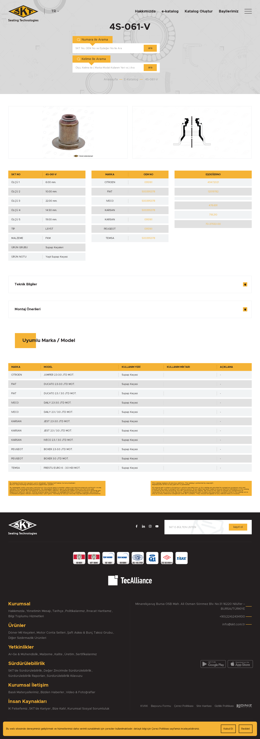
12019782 (213, 191)
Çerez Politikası (183, 706)
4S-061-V (151, 79)
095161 (148, 182)
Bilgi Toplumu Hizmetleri (26, 616)
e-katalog (170, 11)
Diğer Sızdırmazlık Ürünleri (27, 637)
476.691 (213, 205)
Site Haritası (204, 706)
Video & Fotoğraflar (80, 692)
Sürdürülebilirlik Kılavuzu (64, 675)
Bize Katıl (59, 708)
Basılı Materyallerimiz (23, 692)
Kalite (58, 654)
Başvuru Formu (161, 706)
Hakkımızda (145, 11)
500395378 (148, 191)
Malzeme (46, 654)
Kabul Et (228, 729)
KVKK (144, 706)
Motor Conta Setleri (51, 632)
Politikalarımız (75, 611)
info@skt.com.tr (233, 624)
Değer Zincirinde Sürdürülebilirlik (67, 670)
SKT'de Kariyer (40, 708)
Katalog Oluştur (199, 11)
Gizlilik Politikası (224, 706)
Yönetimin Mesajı (38, 611)
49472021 (213, 182)
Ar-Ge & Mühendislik (23, 654)
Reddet (245, 729)
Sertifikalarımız (86, 654)
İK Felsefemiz (17, 708)
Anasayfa (111, 79)
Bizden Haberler (52, 692)
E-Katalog (131, 79)
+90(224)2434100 (232, 616)
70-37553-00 (213, 224)
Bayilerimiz (228, 11)
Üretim (69, 654)
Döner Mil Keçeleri (21, 632)
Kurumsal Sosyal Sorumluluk (88, 708)
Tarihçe (57, 611)
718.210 (213, 215)
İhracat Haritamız (99, 611)
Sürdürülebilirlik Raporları (26, 675)
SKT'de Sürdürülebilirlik (25, 670)
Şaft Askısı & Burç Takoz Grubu (90, 632)
